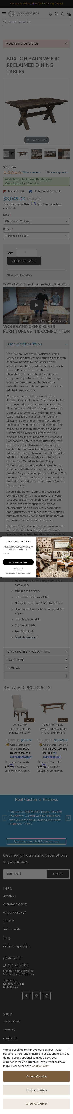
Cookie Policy (40, 1065)
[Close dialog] (70, 538)
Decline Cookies (36, 1090)
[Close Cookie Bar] (69, 1048)
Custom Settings (36, 1103)
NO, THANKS (18, 568)
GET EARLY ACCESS (18, 562)
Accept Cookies (36, 1076)
